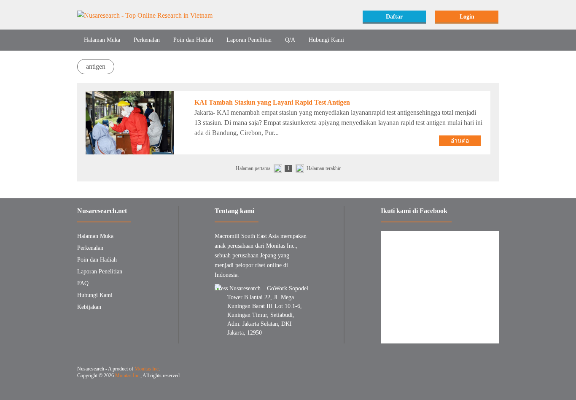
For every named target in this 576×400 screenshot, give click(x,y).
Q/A (290, 40)
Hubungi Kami (326, 40)
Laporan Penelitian (249, 40)
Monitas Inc (147, 369)
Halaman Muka (102, 40)
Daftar (394, 17)
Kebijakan (89, 307)
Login (467, 17)
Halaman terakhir (324, 168)
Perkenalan (147, 40)
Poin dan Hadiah (193, 40)
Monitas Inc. (127, 375)
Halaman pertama (253, 168)
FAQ (83, 283)
